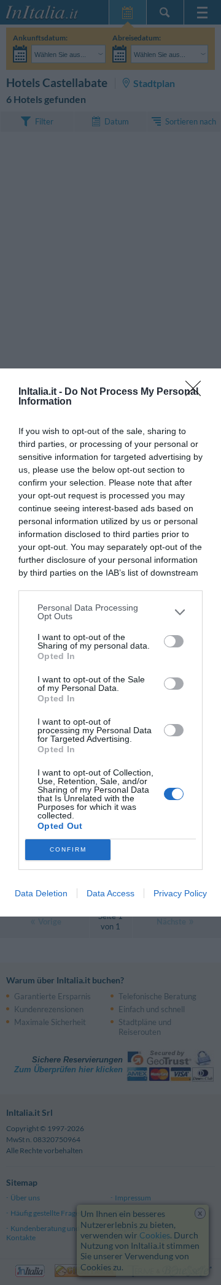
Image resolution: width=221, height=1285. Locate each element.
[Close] (197, 392)
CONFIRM (68, 849)
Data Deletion (41, 893)
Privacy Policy (180, 893)
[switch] (174, 641)
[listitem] (110, 611)
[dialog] (110, 642)
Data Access (110, 893)
